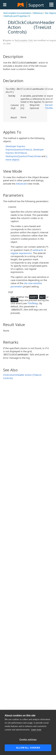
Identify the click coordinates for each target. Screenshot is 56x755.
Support (36, 5)
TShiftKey (50, 108)
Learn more (36, 730)
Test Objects (50, 13)
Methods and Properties (15, 16)
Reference (38, 13)
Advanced (21, 183)
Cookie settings (28, 739)
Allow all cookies (28, 748)
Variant (49, 104)
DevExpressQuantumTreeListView (23, 156)
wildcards (38, 250)
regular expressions (21, 253)
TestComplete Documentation (17, 13)
